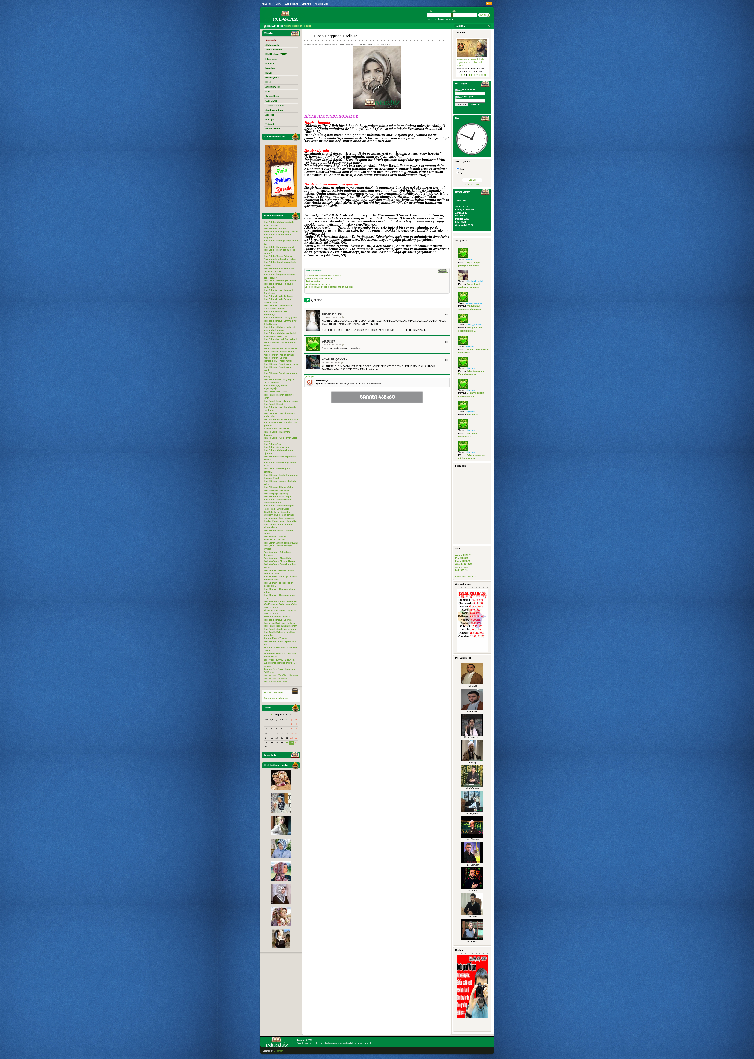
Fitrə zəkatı (472, 415)
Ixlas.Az (301, 1040)
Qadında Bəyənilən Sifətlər (318, 278)
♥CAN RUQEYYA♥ (334, 359)
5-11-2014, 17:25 (353, 44)
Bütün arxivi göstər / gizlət (467, 576)
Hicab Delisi (317, 44)
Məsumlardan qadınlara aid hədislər (323, 275)
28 (287, 742)
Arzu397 (328, 341)
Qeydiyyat (431, 19)
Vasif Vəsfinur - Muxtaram (276, 681)
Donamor (278, 1051)
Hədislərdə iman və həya (317, 284)
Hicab (335, 44)
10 (485, 75)
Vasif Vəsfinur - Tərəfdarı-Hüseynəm (281, 675)
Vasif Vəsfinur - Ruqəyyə (275, 678)
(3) (374, 44)
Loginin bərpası (445, 19)
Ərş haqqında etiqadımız (276, 698)
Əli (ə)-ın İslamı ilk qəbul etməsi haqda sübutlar (329, 287)
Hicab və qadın (312, 281)
